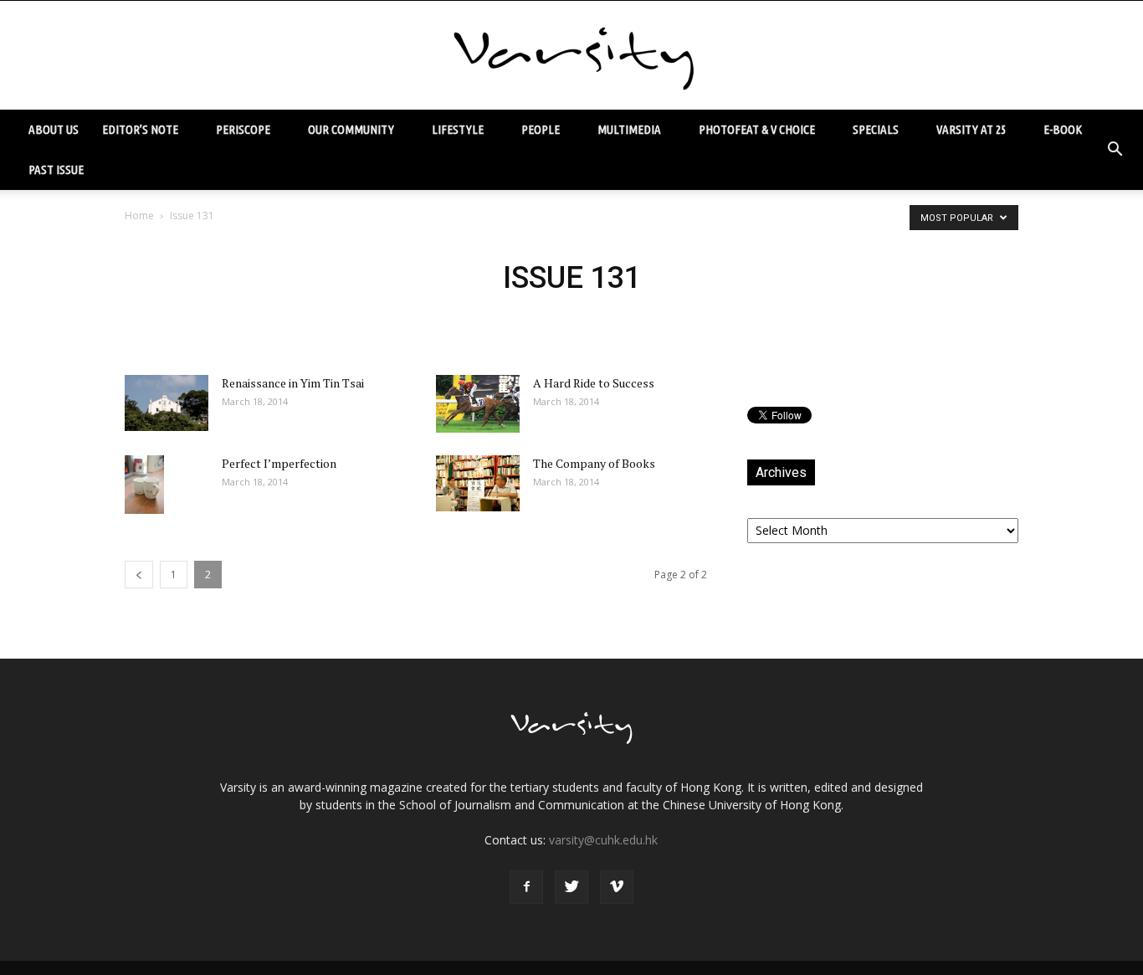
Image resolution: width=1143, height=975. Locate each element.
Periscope (243, 129)
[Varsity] (571, 56)
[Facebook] (526, 887)
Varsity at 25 (971, 129)
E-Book (1062, 129)
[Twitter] (571, 887)
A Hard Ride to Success (593, 383)
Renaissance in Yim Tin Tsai (293, 383)
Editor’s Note (140, 129)
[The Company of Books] (478, 483)
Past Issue (56, 169)
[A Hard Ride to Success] (478, 404)
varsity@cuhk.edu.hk (603, 840)
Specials (876, 129)
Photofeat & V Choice (757, 129)
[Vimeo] (616, 887)
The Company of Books (594, 463)
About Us (53, 129)
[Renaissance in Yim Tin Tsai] (166, 403)
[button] (1114, 150)
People (540, 129)
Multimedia (629, 129)
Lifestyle (458, 129)
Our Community (351, 129)
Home (139, 215)
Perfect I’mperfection (279, 463)
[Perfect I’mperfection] (144, 484)
